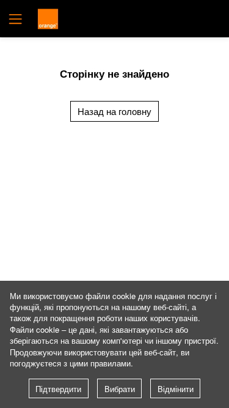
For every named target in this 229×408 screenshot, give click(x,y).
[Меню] (14, 18)
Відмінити (176, 389)
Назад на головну (114, 111)
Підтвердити (58, 389)
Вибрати (119, 389)
